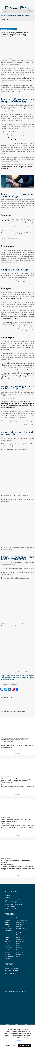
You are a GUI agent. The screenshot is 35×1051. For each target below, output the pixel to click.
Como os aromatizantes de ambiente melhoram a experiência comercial (15, 739)
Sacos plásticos (9, 956)
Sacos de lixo (20, 954)
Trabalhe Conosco (10, 906)
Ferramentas (8, 930)
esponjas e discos (21, 928)
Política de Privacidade (11, 908)
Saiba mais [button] (17, 1040)
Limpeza (18, 935)
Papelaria (7, 945)
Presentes (19, 947)
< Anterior (5, 684)
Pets (17, 945)
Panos (6, 943)
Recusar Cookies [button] (10, 1045)
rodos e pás (19, 952)
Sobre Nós (8, 895)
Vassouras (7, 958)
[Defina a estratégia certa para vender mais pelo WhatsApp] (17, 47)
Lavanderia (19, 933)
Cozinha (7, 922)
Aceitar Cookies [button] (24, 1045)
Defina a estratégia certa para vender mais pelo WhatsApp (15, 820)
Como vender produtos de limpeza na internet (15, 861)
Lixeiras (7, 937)
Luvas (18, 937)
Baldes (18, 918)
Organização (20, 941)
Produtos (7, 897)
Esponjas (18, 926)
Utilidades (19, 956)
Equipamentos (20, 924)
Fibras (6, 933)
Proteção (7, 950)
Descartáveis (20, 922)
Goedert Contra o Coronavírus (13, 904)
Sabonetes (7, 954)
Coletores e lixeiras (21, 920)
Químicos (7, 952)
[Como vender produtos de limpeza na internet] (17, 848)
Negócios (7, 941)
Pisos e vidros (8, 947)
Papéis (18, 943)
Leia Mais (17, 753)
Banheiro (7, 920)
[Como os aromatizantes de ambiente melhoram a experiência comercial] (17, 726)
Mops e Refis (20, 939)
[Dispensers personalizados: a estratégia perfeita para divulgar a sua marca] (17, 767)
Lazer (6, 935)
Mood (6, 939)
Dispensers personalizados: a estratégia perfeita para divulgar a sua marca (16, 779)
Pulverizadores (20, 950)
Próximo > (14, 684)
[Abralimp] (9, 999)
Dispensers (8, 924)
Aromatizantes (9, 918)
